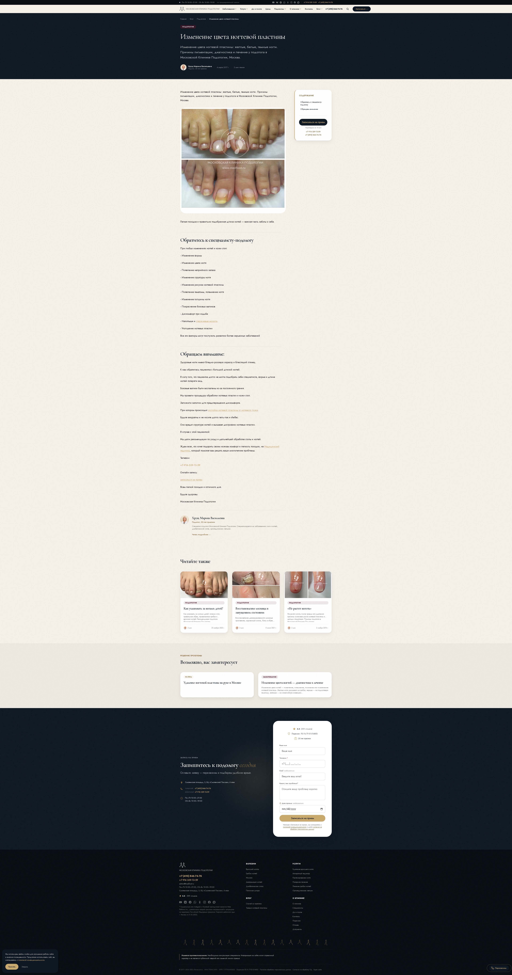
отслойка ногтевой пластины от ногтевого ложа (233, 410)
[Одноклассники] (288, 2)
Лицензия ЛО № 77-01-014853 (247, 969)
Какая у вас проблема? (288, 783)
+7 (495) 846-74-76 (325, 2)
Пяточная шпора (253, 890)
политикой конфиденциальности (294, 827)
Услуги (243, 9)
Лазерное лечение (300, 882)
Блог (319, 9)
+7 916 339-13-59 (310, 2)
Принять (11, 966)
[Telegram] (281, 2)
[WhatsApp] (284, 2)
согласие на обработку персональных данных (306, 828)
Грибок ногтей (251, 873)
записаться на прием (191, 479)
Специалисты (298, 908)
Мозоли (249, 877)
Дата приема (292, 803)
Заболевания (228, 9)
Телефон (283, 758)
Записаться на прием (313, 122)
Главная (183, 19)
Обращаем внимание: (309, 109)
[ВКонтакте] (277, 2)
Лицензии (297, 920)
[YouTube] (273, 2)
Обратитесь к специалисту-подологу (311, 103)
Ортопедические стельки (303, 890)
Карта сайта (318, 969)
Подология (201, 19)
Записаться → (362, 9)
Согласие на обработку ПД (302, 969)
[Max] (298, 2)
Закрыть (25, 966)
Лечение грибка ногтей (302, 886)
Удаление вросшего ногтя (303, 869)
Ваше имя (283, 745)
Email (286, 771)
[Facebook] (295, 2)
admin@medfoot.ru (186, 884)
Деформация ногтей (254, 882)
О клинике (294, 9)
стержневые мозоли (206, 321)
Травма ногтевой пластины (256, 908)
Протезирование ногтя (302, 877)
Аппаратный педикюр (301, 873)
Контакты (309, 9)
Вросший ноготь (252, 869)
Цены (268, 9)
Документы (297, 929)
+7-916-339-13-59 (190, 465)
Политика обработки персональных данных (275, 969)
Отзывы (296, 925)
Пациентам (279, 9)
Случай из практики (254, 903)
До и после (256, 9)
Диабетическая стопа (254, 886)
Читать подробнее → (201, 534)
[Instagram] (291, 2)
